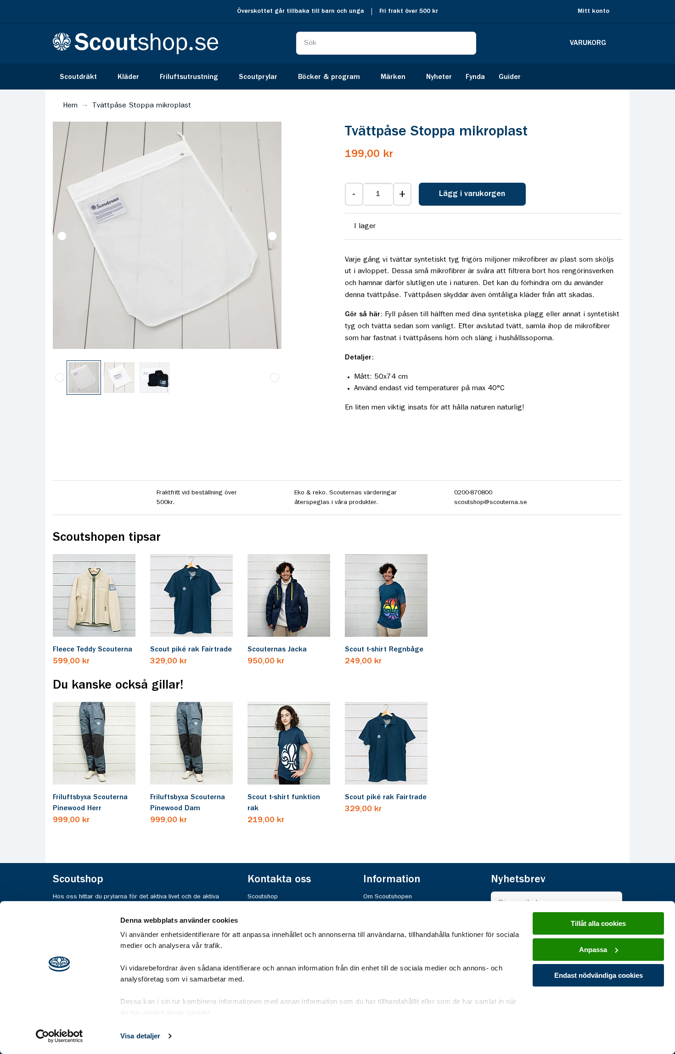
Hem (70, 105)
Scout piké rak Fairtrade (191, 649)
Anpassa (593, 949)
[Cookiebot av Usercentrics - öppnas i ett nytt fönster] (59, 1036)
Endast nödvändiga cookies (598, 975)
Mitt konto (593, 11)
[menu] (337, 76)
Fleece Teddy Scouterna (92, 649)
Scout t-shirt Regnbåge (384, 649)
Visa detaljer (140, 1036)
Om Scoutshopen (387, 896)
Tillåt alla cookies (598, 923)
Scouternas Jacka (277, 649)
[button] (62, 236)
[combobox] (386, 43)
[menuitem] (82, 76)
